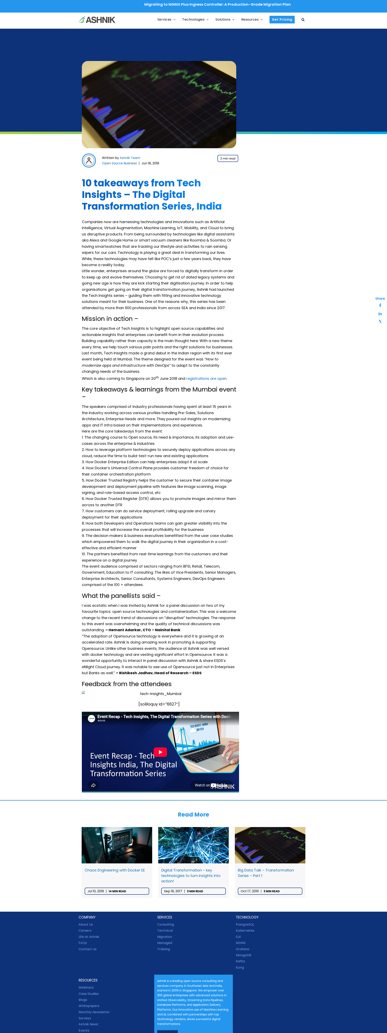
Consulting (165, 924)
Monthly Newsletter (94, 1012)
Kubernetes (245, 930)
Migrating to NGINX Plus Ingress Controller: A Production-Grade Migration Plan (186, 4)
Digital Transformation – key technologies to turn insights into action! (191, 876)
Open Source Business (119, 163)
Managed (164, 943)
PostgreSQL (245, 924)
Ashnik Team (130, 157)
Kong (240, 967)
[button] (303, 19)
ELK (238, 936)
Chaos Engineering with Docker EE (115, 870)
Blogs (83, 999)
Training (163, 949)
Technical (165, 930)
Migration (164, 936)
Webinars (86, 987)
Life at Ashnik (89, 936)
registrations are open (206, 378)
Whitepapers (89, 1006)
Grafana (242, 949)
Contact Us (88, 949)
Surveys (85, 1018)
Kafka (240, 961)
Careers (85, 930)
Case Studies (89, 993)
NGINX (241, 943)
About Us (86, 924)
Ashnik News (88, 1024)
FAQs (83, 943)
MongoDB (243, 955)
